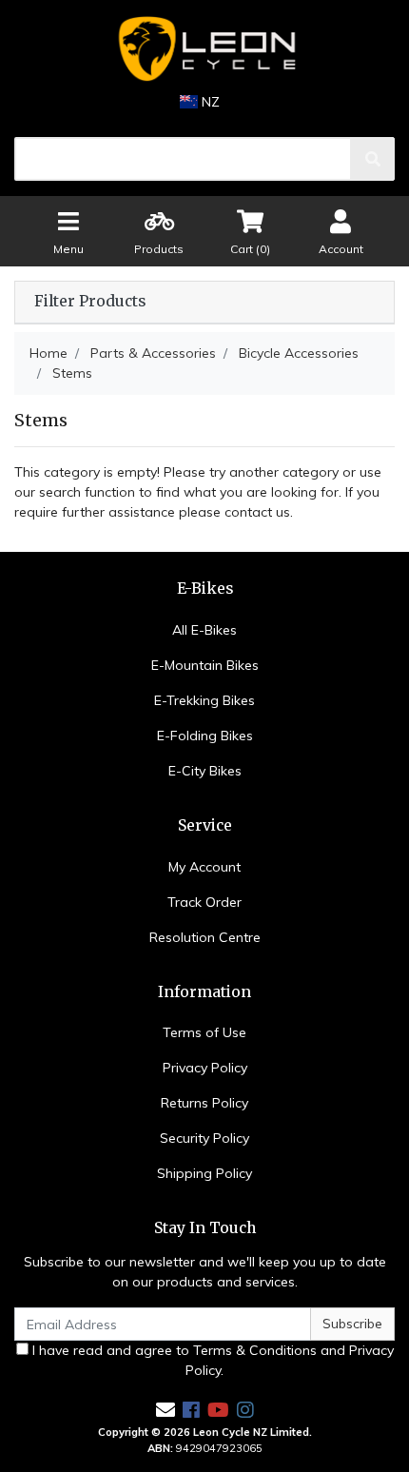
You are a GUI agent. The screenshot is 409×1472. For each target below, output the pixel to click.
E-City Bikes (205, 770)
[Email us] (165, 1410)
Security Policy (204, 1138)
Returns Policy (204, 1102)
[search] (373, 159)
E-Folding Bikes (205, 735)
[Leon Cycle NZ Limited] (204, 49)
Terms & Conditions (255, 1350)
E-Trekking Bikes (204, 700)
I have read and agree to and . (211, 1360)
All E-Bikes (204, 629)
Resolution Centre (205, 937)
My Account (204, 866)
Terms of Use (204, 1032)
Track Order (204, 902)
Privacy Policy (205, 1067)
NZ (209, 101)
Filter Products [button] (90, 301)
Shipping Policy (204, 1173)
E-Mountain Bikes (205, 665)
